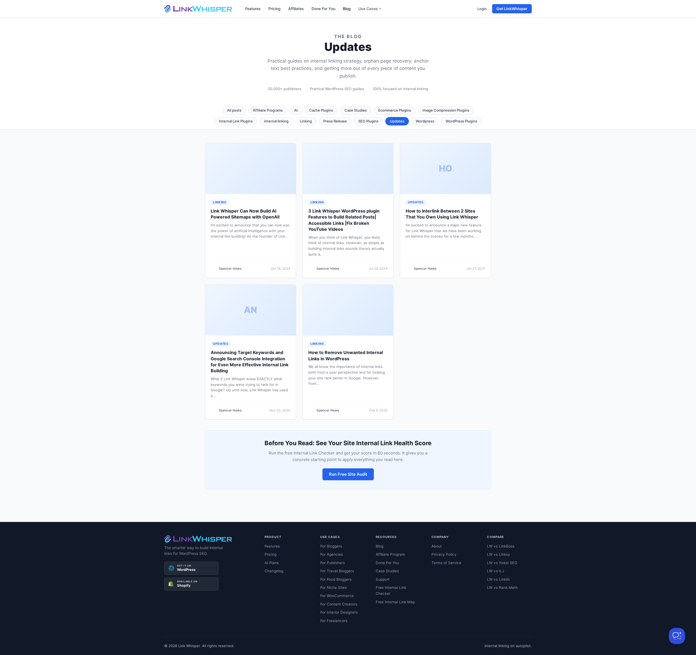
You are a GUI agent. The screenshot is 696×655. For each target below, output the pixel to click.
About (436, 546)
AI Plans (272, 563)
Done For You (323, 8)
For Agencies (331, 554)
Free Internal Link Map (395, 602)
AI (296, 110)
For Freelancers (333, 621)
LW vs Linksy (498, 554)
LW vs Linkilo (498, 579)
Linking (306, 121)
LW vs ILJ (495, 571)
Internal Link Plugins (236, 121)
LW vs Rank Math (502, 587)
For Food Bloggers (336, 579)
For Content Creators (338, 604)
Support (383, 579)
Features (253, 8)
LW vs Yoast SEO (502, 563)
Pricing (274, 8)
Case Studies (355, 110)
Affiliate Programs (268, 110)
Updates (397, 121)
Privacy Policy (443, 554)
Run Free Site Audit (348, 474)
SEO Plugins (368, 121)
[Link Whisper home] (198, 9)
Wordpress (425, 121)
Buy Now (409, 643)
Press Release (335, 121)
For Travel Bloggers (337, 571)
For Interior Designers (339, 612)
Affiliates (296, 8)
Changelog (274, 571)
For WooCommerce (337, 596)
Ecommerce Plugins (394, 110)
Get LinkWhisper (511, 8)
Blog (347, 8)
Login (482, 9)
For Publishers (332, 563)
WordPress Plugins (461, 121)
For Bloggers (331, 546)
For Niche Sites (333, 587)
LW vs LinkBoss (500, 546)
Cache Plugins (321, 110)
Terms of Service (446, 563)
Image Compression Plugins (445, 110)
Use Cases (369, 8)
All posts (234, 110)
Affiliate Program (390, 554)
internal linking (276, 121)
